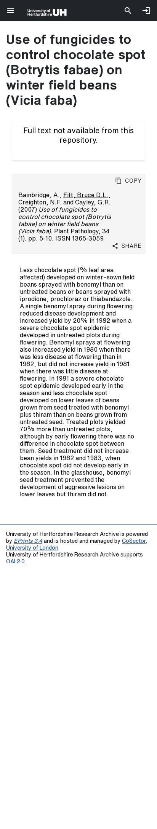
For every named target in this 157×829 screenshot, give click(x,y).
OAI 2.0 (15, 561)
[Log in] (146, 11)
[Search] (128, 11)
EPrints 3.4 (28, 541)
